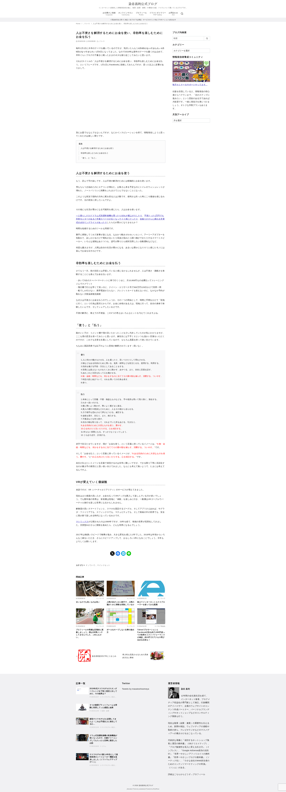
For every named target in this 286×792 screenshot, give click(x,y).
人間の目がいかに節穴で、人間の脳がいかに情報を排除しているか (120, 603)
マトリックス (82, 522)
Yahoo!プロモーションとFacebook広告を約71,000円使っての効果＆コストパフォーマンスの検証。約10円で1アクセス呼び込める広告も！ (151, 635)
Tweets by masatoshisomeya (135, 689)
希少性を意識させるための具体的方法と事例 (135, 656)
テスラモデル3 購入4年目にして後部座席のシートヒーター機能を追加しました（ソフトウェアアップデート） (104, 758)
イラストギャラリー (157, 14)
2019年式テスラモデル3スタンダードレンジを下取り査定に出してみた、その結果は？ (103, 691)
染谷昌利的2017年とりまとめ (104, 656)
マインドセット (103, 565)
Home (78, 23)
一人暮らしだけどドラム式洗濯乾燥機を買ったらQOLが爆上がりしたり (109, 216)
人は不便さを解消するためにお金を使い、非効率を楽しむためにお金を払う (120, 23)
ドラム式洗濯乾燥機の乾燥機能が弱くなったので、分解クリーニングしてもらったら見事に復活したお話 (103, 739)
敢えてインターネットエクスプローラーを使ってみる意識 (151, 603)
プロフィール (141, 14)
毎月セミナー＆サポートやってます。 (190, 85)
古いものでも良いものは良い (88, 602)
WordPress (156, 789)
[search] (207, 38)
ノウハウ (86, 23)
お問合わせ (173, 14)
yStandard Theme (132, 789)
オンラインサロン (125, 14)
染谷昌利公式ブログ (143, 4)
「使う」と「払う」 (89, 158)
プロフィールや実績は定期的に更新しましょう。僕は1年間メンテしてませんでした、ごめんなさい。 (90, 633)
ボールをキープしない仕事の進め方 (120, 631)
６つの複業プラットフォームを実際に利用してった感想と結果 (103, 706)
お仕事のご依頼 (109, 14)
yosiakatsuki (142, 789)
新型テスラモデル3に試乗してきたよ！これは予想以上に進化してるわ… (103, 721)
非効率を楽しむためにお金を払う (94, 153)
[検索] (182, 14)
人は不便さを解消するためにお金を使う (97, 148)
